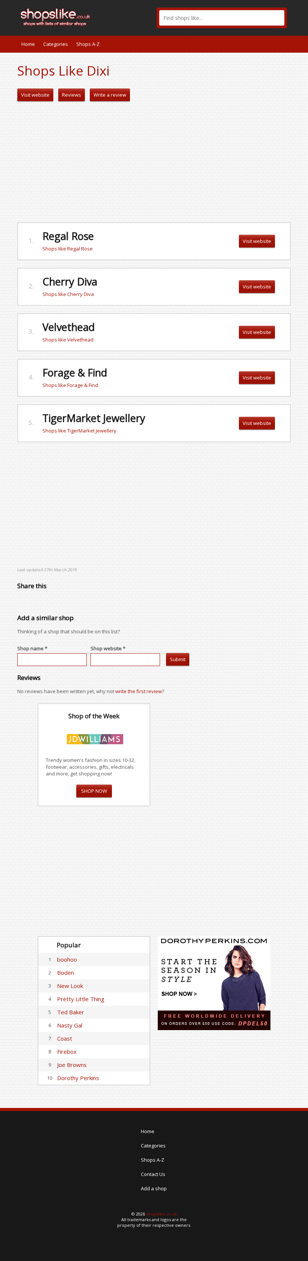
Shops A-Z (88, 44)
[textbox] (221, 18)
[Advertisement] (154, 162)
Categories (55, 44)
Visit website (35, 94)
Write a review (110, 94)
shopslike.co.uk (161, 1214)
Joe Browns (72, 1064)
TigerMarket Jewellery (93, 418)
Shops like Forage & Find (70, 385)
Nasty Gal (69, 1025)
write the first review (138, 691)
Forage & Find (74, 372)
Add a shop (154, 1188)
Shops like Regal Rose (67, 248)
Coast (64, 1038)
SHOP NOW (94, 791)
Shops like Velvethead (68, 339)
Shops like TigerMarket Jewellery (79, 430)
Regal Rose (68, 236)
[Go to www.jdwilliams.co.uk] (95, 737)
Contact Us (153, 1174)
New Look (70, 985)
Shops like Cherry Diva (68, 294)
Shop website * (108, 648)
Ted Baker (70, 1012)
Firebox (67, 1051)
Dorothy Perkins (78, 1078)
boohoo (67, 959)
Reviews (71, 94)
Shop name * (32, 648)
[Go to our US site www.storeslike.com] (284, 44)
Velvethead (68, 327)
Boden (65, 972)
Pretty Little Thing (80, 999)
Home (28, 44)
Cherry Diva (69, 281)
